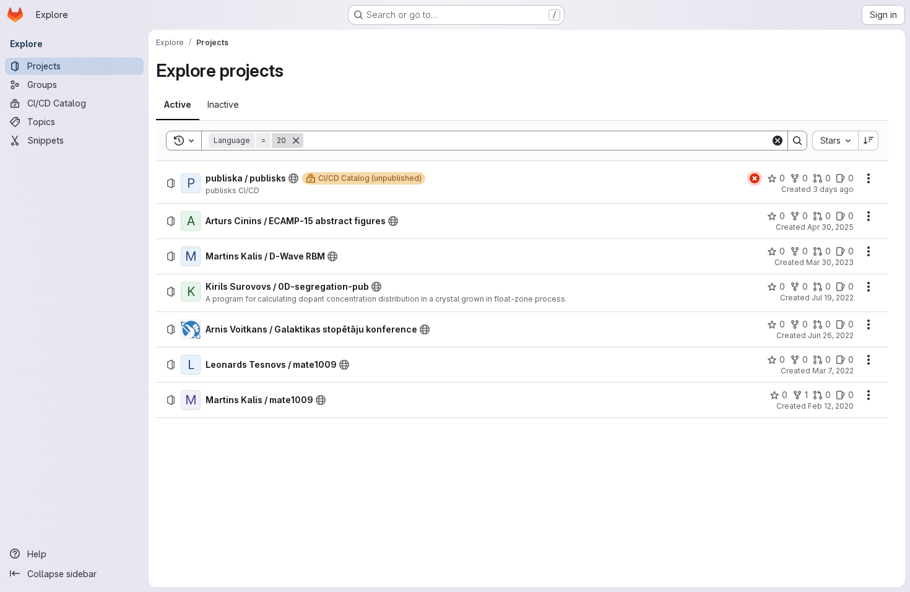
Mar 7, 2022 (833, 370)
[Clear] (777, 140)
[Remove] (295, 140)
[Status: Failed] (754, 178)
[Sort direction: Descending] (868, 140)
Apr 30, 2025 (830, 227)
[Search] (797, 140)
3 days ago (833, 189)
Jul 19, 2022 (833, 297)
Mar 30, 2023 (830, 262)
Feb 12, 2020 (831, 406)
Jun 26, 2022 (831, 335)
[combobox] (835, 140)
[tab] (177, 104)
